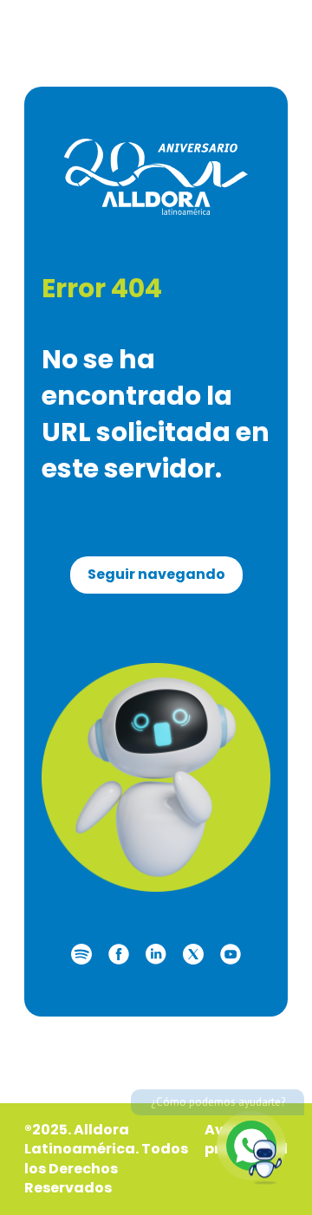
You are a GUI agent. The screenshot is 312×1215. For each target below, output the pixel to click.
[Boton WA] (251, 1145)
